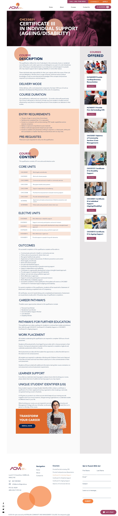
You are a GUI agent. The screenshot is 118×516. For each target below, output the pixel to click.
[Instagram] (3, 506)
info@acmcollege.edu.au (19, 484)
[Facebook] (3, 503)
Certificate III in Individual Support (61, 475)
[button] (73, 7)
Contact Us (39, 475)
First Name (86, 470)
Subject (85, 483)
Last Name (100, 470)
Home (38, 470)
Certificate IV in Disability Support (61, 478)
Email (84, 477)
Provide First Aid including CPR (61, 469)
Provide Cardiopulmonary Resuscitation (61, 472)
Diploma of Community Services (61, 483)
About (38, 473)
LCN (68, 514)
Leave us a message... (90, 490)
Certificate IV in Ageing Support (61, 481)
